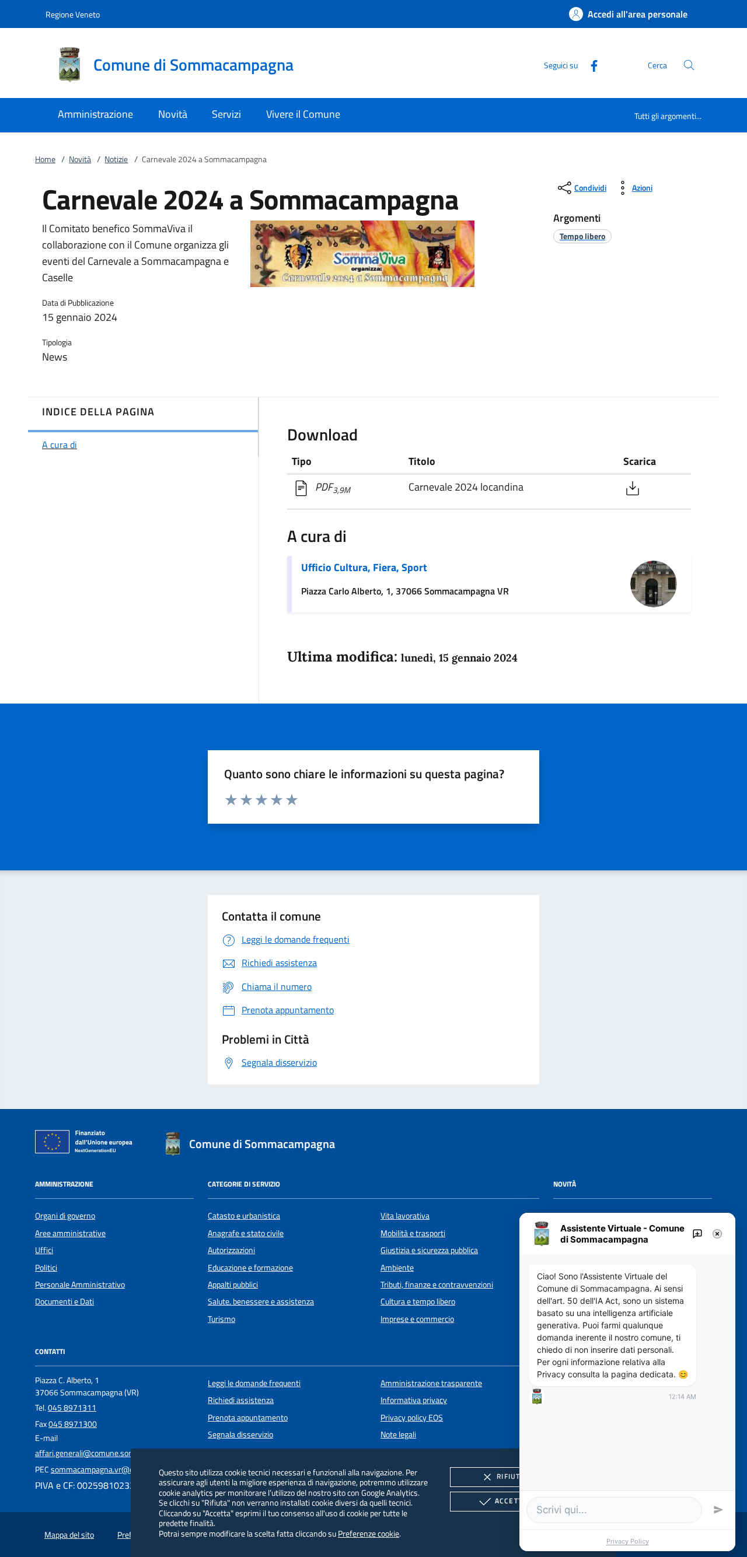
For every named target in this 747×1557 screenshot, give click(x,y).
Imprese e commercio (417, 1319)
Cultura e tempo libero (418, 1301)
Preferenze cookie (368, 1533)
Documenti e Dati (64, 1301)
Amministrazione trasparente (431, 1383)
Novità (80, 159)
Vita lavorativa (405, 1215)
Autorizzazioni (231, 1250)
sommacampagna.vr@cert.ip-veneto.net (121, 1469)
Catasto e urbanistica (244, 1215)
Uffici (44, 1250)
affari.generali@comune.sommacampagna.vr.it (116, 1453)
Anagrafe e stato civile (246, 1233)
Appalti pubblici (233, 1284)
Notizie (116, 159)
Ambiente (397, 1267)
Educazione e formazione (250, 1267)
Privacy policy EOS (412, 1417)
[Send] (718, 1509)
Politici (46, 1267)
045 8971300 (72, 1424)
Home (45, 159)
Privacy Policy (627, 1541)
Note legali (398, 1434)
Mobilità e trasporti (413, 1233)
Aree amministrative (70, 1233)
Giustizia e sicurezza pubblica (429, 1250)
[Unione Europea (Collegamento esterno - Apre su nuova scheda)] (87, 1144)
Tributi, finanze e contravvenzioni (437, 1284)
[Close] (717, 1234)
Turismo (221, 1319)
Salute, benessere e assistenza (261, 1301)
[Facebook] (589, 64)
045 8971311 (72, 1407)
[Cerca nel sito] (688, 65)
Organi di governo (65, 1215)
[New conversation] (697, 1234)
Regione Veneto (73, 14)
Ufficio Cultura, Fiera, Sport (364, 567)
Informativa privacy (414, 1400)
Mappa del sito (69, 1534)
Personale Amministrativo (80, 1284)
